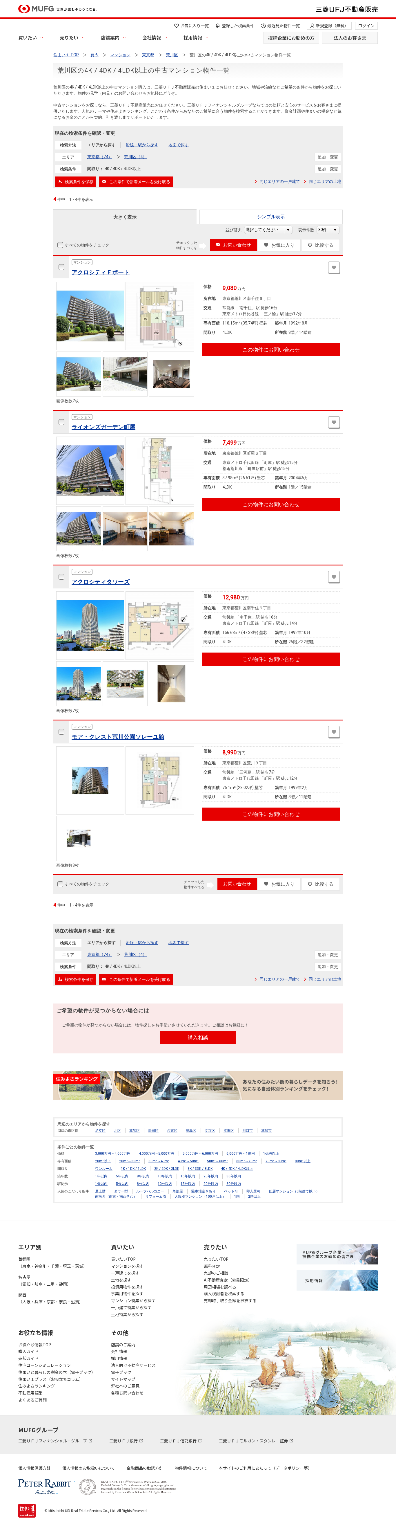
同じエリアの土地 (325, 181)
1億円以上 (271, 1154)
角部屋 (177, 1191)
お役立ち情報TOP (34, 1344)
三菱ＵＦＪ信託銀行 (178, 1441)
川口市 (247, 1131)
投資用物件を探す (127, 1287)
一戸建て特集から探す (131, 1307)
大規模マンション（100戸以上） (200, 1197)
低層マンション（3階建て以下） (294, 1191)
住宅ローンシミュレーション (44, 1365)
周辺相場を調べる (220, 1287)
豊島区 (191, 1131)
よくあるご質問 (32, 1400)
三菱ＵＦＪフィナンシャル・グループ (53, 1441)
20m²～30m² (129, 1161)
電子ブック (121, 1372)
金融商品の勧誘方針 (145, 1468)
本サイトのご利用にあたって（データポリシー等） (265, 1468)
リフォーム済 (155, 1197)
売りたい (69, 37)
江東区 (229, 1131)
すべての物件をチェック (87, 245)
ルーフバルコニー (150, 1191)
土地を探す (121, 1280)
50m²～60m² (217, 1161)
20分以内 (211, 1184)
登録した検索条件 (238, 25)
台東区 (172, 1131)
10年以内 (165, 1176)
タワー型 (121, 1191)
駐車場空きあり (203, 1191)
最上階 (100, 1191)
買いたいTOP (123, 1259)
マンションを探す (127, 1266)
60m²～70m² (246, 1161)
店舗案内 (110, 37)
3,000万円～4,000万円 (112, 1154)
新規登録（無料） (332, 25)
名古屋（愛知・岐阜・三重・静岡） (44, 1280)
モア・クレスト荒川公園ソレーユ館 (118, 736)
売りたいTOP (216, 1259)
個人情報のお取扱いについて (88, 1468)
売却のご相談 (216, 1273)
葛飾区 (134, 1131)
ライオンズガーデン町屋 (103, 427)
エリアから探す (101, 145)
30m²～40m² (158, 1161)
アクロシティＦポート (101, 272)
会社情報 (151, 37)
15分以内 (188, 1184)
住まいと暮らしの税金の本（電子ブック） (56, 1372)
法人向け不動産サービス (133, 1365)
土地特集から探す (127, 1314)
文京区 (210, 1131)
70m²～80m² (276, 1161)
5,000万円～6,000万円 (200, 1154)
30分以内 (233, 1184)
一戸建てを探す (125, 1273)
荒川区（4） (135, 156)
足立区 (100, 1131)
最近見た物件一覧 (283, 25)
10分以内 (165, 1184)
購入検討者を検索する (224, 1293)
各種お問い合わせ (127, 1393)
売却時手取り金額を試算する (230, 1300)
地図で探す (178, 145)
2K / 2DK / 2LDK (166, 1169)
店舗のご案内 (123, 1344)
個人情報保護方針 (34, 1468)
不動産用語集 (30, 1393)
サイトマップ (123, 1379)
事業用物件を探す (127, 1293)
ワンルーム (103, 1169)
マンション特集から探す (133, 1300)
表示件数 (309, 230)
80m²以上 (302, 1161)
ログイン (366, 25)
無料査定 (212, 1266)
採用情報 (193, 37)
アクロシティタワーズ (101, 581)
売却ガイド (28, 1358)
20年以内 (211, 1176)
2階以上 (254, 1197)
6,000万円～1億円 (240, 1154)
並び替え (237, 230)
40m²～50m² (188, 1161)
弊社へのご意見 (125, 1386)
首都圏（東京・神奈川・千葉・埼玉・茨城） (52, 1262)
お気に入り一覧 (194, 25)
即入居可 (253, 1191)
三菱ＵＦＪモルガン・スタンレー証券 (254, 1441)
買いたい (27, 37)
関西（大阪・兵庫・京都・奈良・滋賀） (50, 1298)
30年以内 (233, 1176)
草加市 (266, 1131)
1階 (237, 1197)
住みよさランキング (36, 1386)
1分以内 (101, 1184)
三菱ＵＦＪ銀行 (124, 1441)
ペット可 (231, 1191)
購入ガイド (28, 1351)
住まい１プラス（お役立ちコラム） (50, 1379)
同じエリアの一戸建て (279, 181)
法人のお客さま (350, 37)
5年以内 (122, 1176)
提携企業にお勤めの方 (291, 37)
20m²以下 (103, 1161)
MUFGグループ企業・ (328, 1254)
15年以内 (188, 1176)
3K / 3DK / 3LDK (200, 1169)
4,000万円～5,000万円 (156, 1154)
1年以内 (101, 1176)
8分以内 (143, 1184)
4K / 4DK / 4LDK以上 (237, 1169)
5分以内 (122, 1184)
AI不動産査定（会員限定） (228, 1280)
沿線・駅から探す (142, 145)
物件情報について (191, 1468)
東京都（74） (99, 156)
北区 (117, 1131)
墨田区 (153, 1131)
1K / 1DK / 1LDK (133, 1169)
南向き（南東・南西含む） (116, 1197)
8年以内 (143, 1176)
